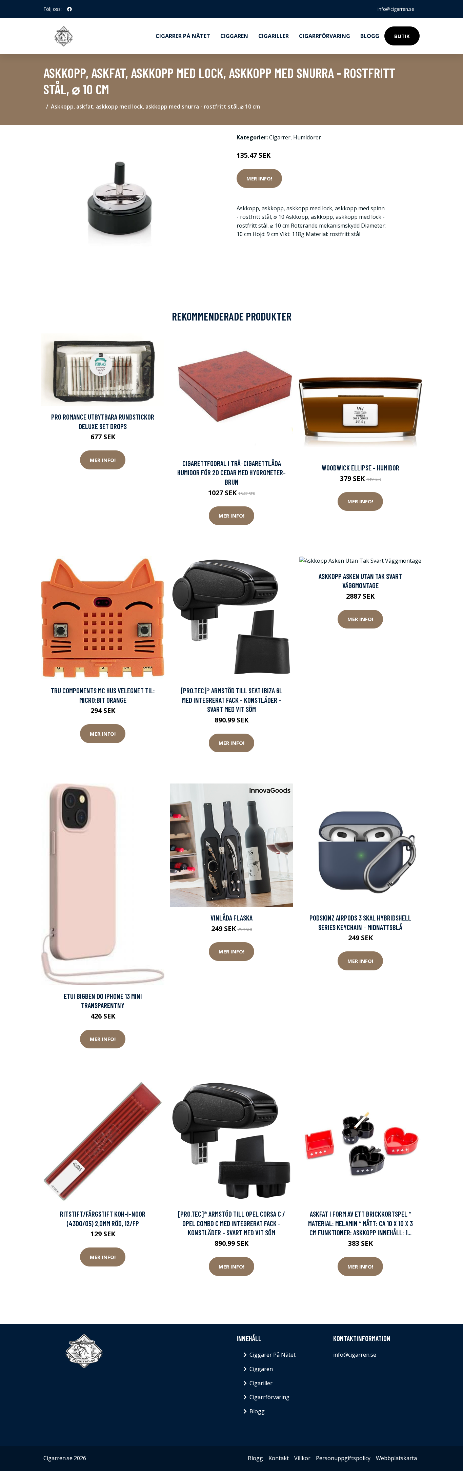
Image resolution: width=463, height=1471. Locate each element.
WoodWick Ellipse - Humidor (360, 467)
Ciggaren (234, 36)
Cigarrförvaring (324, 36)
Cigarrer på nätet (183, 36)
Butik (402, 36)
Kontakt (278, 1458)
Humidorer (307, 137)
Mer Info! (259, 178)
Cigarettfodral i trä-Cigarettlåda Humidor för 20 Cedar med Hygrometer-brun (231, 472)
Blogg (369, 36)
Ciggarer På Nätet (272, 1354)
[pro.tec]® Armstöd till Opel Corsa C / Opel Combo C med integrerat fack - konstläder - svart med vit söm (231, 1223)
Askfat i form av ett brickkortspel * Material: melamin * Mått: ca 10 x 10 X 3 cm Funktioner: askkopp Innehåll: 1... (360, 1223)
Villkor (302, 1458)
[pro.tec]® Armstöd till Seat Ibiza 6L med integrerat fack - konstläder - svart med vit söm (231, 699)
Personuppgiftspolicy (343, 1458)
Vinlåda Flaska (231, 917)
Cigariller (273, 36)
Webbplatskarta (396, 1458)
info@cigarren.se (396, 9)
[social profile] (69, 9)
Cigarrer (279, 137)
